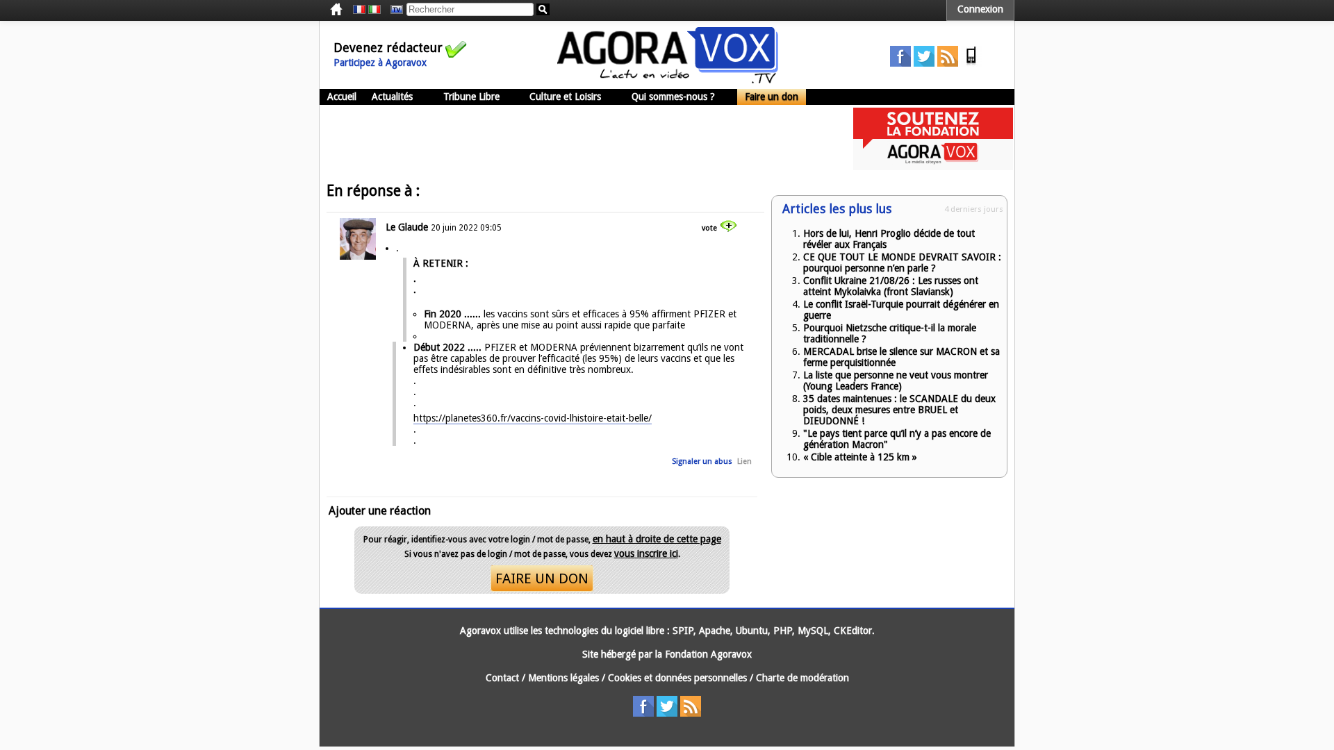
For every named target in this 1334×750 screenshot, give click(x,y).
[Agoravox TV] (393, 9)
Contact (502, 677)
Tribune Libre (471, 96)
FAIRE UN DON (541, 578)
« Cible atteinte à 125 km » (860, 456)
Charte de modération (802, 677)
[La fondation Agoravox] (933, 166)
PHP (782, 630)
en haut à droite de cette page (657, 538)
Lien (744, 461)
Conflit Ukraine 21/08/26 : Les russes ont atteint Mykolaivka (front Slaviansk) (890, 286)
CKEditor (853, 630)
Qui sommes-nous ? (673, 96)
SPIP (683, 630)
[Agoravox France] (359, 9)
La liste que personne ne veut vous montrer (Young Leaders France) (895, 380)
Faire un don (771, 96)
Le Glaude (407, 227)
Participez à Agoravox (380, 62)
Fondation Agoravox (708, 654)
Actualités (392, 96)
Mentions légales (563, 677)
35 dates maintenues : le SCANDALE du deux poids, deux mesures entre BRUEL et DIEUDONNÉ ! (899, 409)
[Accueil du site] (667, 79)
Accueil (341, 96)
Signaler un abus (702, 461)
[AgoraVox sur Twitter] (924, 63)
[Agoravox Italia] (374, 9)
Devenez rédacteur (388, 47)
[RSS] (947, 63)
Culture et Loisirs (565, 96)
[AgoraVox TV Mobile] (971, 63)
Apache (714, 630)
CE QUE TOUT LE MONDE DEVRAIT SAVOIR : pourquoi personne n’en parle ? (902, 262)
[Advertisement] (572, 139)
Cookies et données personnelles (677, 677)
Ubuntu (752, 630)
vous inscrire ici (646, 553)
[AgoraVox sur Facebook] (900, 63)
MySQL (813, 630)
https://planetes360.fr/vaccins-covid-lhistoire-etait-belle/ (532, 418)
